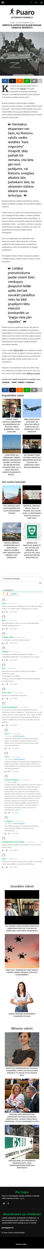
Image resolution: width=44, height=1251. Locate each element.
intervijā (23, 89)
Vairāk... (22, 1198)
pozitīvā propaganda (19, 736)
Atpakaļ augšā (21, 1244)
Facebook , (6, 382)
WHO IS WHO (18, 350)
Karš (12, 23)
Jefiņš (15, 782)
